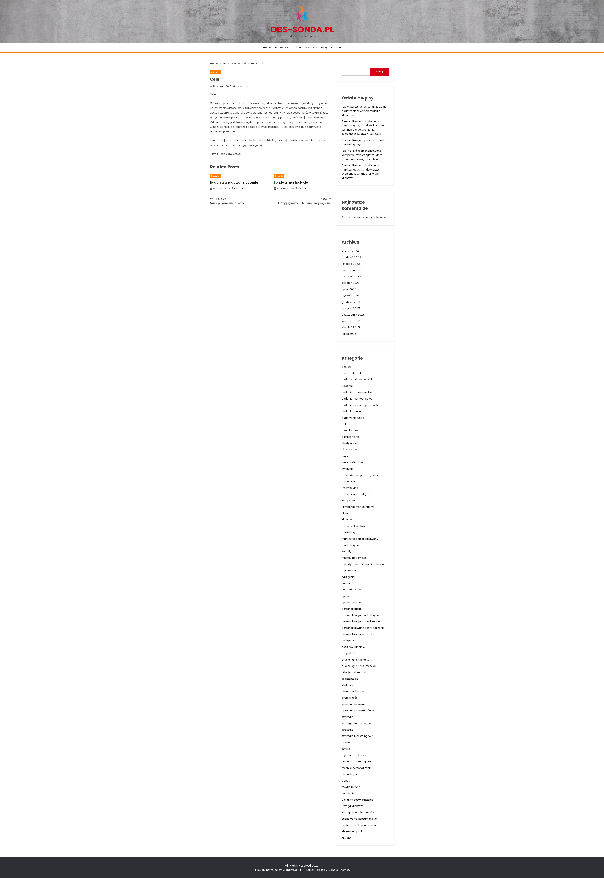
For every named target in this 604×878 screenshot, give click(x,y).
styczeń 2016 (350, 295)
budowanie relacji (353, 417)
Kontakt (336, 47)
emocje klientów (352, 462)
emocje (346, 456)
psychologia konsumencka (359, 666)
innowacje (348, 481)
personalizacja (351, 608)
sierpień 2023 (351, 282)
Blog (324, 47)
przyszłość (348, 653)
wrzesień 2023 (351, 276)
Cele (295, 47)
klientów (347, 519)
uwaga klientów (352, 806)
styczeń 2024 (350, 251)
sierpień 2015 (351, 327)
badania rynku (351, 411)
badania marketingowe (357, 398)
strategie (347, 729)
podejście (348, 640)
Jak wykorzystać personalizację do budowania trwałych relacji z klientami (364, 111)
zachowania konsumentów (359, 825)
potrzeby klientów (353, 647)
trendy (346, 780)
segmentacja (350, 678)
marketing (348, 532)
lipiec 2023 (349, 289)
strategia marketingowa (357, 723)
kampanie (348, 500)
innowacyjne (350, 487)
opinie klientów (351, 602)
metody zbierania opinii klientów (363, 564)
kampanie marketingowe (358, 506)
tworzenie (348, 793)
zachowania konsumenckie (359, 818)
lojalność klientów (353, 526)
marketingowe (351, 545)
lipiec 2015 (349, 333)
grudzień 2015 (351, 302)
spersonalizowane (353, 704)
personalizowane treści (357, 634)
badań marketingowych (357, 379)
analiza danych (352, 373)
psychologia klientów (355, 659)
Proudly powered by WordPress (276, 869)
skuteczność (349, 697)
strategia (347, 717)
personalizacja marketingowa (361, 615)
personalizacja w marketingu (361, 621)
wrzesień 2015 (351, 321)
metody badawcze (354, 557)
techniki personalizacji (356, 767)
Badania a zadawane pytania (234, 182)
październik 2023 (353, 270)
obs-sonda (241, 86)
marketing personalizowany (360, 538)
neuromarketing (352, 589)
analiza (346, 366)
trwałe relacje (351, 787)
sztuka (346, 748)
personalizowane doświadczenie (363, 627)
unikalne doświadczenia (357, 799)
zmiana (346, 837)
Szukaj (379, 71)
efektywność (350, 443)
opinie (346, 596)
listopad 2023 (351, 263)
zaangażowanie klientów (358, 812)
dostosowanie (351, 436)
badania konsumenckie (357, 392)
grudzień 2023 (351, 257)
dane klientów (351, 430)
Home (267, 47)
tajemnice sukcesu (354, 755)
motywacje (349, 570)
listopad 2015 (351, 308)
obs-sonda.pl (302, 29)
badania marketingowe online (361, 405)
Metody (310, 47)
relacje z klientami (354, 672)
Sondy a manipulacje (291, 182)
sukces (346, 742)
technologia (349, 774)
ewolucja (348, 468)
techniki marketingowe (356, 761)
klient (345, 513)
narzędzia (348, 577)
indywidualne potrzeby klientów (362, 475)
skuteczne (348, 685)
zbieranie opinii (352, 831)
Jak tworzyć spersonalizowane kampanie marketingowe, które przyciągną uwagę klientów (362, 155)
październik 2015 (353, 314)
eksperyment (350, 449)
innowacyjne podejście (356, 494)
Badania (280, 47)
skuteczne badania (354, 691)
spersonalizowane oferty (358, 710)
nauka (346, 583)
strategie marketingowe (357, 736)
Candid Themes (339, 869)
